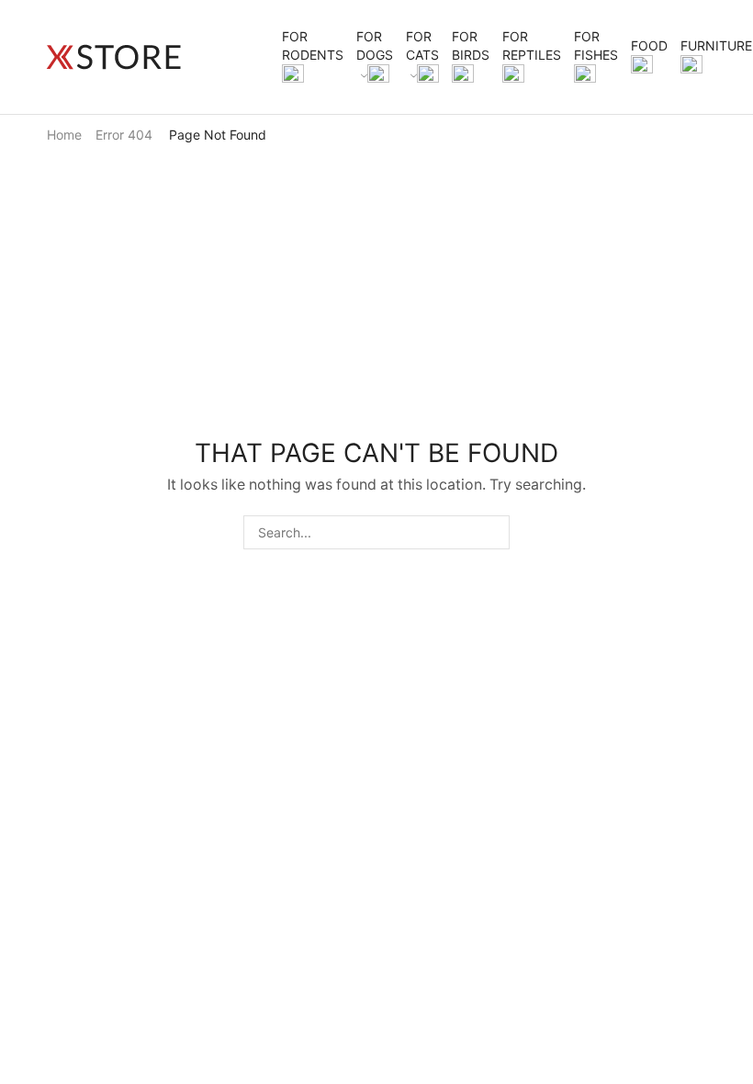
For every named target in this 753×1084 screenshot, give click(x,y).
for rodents (312, 45)
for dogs (374, 45)
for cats (422, 45)
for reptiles (531, 45)
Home (64, 134)
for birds (470, 45)
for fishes (596, 45)
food (649, 45)
